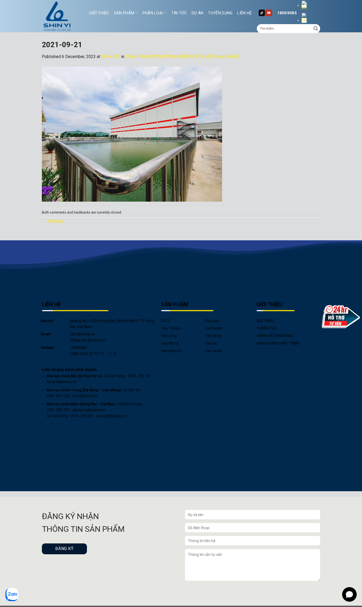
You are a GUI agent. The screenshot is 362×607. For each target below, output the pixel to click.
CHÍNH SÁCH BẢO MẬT (275, 336)
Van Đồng (213, 336)
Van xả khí (213, 351)
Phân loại (153, 13)
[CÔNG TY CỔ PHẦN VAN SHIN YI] (57, 16)
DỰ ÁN (198, 13)
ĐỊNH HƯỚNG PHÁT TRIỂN (278, 343)
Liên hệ (244, 13)
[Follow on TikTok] (262, 13)
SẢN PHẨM (124, 13)
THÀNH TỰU (267, 328)
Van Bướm (214, 328)
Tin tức (179, 13)
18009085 (287, 13)
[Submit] (315, 28)
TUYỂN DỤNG (220, 13)
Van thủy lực (171, 351)
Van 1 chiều (170, 328)
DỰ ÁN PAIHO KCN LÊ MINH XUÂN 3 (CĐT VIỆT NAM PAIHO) (182, 56)
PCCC (166, 321)
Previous (53, 221)
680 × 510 (110, 56)
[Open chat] (349, 594)
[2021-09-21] (132, 133)
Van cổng (169, 336)
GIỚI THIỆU (99, 13)
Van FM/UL (170, 343)
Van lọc (211, 343)
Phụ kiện (212, 321)
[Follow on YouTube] (269, 13)
